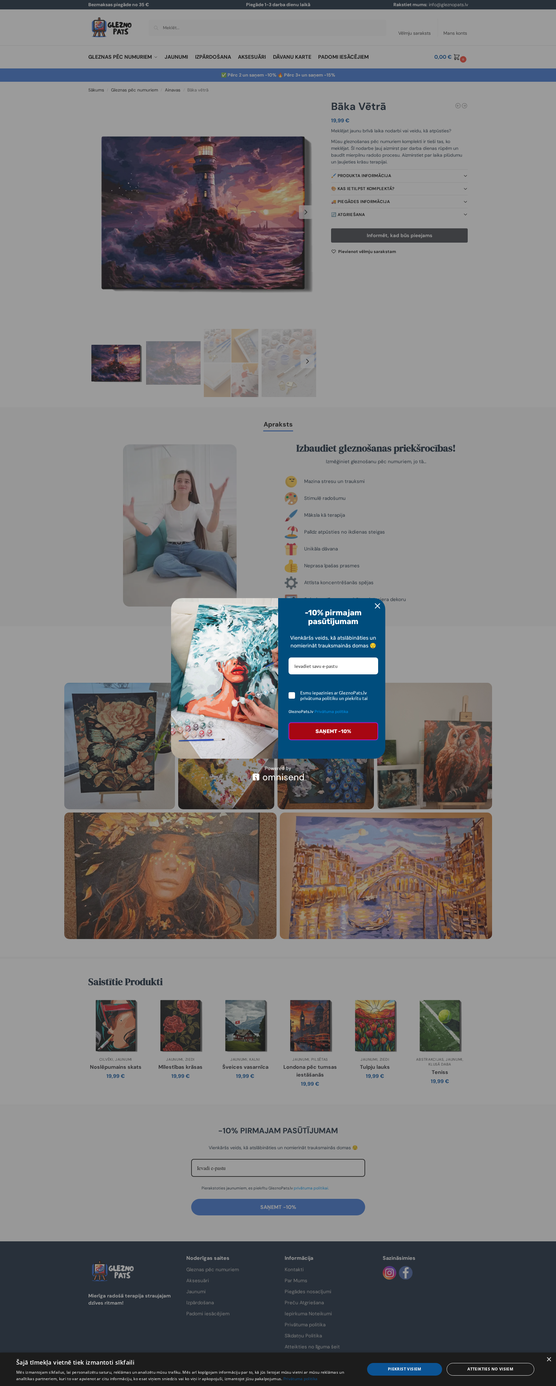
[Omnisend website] (278, 773)
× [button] (548, 1359)
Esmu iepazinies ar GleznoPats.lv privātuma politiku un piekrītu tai (334, 695)
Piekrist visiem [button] (404, 1369)
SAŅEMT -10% (333, 731)
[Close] (377, 606)
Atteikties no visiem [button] (490, 1369)
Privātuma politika (331, 711)
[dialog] (278, 1369)
